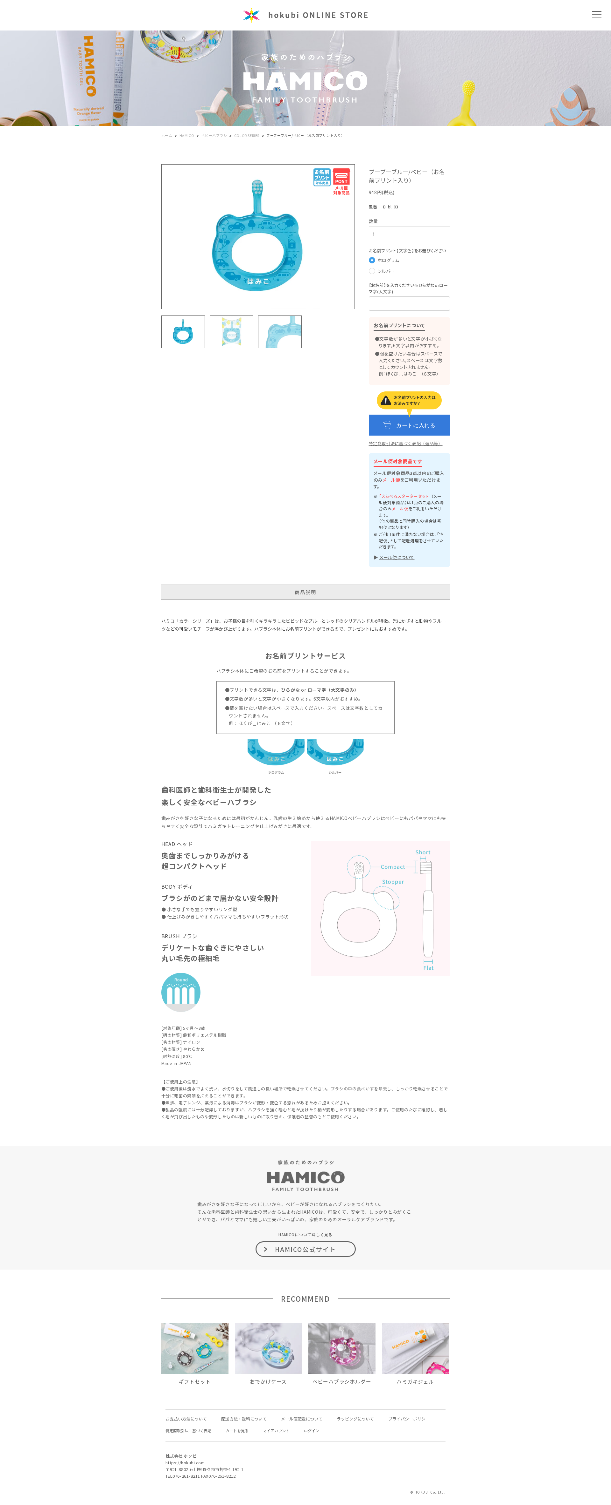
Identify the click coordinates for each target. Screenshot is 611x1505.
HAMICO (186, 135)
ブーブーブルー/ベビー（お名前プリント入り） (305, 135)
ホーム (166, 135)
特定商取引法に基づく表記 (188, 1430)
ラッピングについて (355, 1419)
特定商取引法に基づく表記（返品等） (406, 443)
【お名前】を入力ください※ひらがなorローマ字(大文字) (408, 288)
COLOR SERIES (246, 135)
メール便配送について (301, 1419)
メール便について (397, 557)
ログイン (311, 1430)
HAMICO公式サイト (305, 1249)
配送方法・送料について (244, 1419)
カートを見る (237, 1430)
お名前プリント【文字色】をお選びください (407, 250)
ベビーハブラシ (214, 135)
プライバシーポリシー (409, 1419)
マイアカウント (276, 1430)
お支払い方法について (186, 1419)
